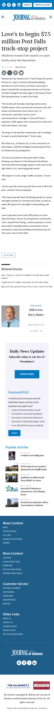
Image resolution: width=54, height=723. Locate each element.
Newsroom (7, 565)
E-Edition (7, 558)
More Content (13, 553)
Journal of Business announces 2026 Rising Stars (33, 491)
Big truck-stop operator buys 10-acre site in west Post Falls (26, 286)
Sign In (27, 5)
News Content (13, 523)
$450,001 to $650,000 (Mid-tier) (27, 417)
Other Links (11, 614)
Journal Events (10, 626)
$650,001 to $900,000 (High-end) (28, 421)
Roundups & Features (12, 539)
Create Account (42, 5)
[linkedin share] (3, 72)
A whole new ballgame (32, 455)
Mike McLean (20, 67)
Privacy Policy (9, 630)
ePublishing (43, 708)
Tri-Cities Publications (13, 634)
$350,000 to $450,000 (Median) (27, 414)
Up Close (7, 535)
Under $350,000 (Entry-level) (26, 410)
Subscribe (27, 374)
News (5, 527)
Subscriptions (9, 600)
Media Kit (7, 603)
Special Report (10, 531)
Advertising (8, 596)
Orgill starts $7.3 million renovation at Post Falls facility (24, 282)
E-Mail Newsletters (11, 561)
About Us (7, 618)
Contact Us (8, 622)
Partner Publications (12, 573)
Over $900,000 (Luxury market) (27, 425)
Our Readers (8, 592)
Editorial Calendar (11, 588)
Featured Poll (18, 392)
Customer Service (15, 584)
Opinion (6, 543)
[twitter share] (9, 72)
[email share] (21, 72)
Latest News (8, 255)
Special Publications (12, 569)
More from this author (36, 328)
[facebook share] (15, 72)
